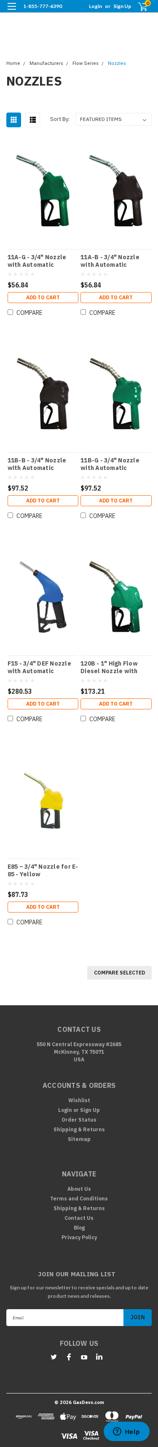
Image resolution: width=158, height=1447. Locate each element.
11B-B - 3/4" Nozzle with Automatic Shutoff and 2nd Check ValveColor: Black (41, 464)
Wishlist (79, 1100)
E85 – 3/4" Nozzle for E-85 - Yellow (43, 870)
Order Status (79, 1120)
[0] (137, 6)
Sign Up (122, 6)
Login (95, 6)
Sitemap (79, 1139)
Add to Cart (43, 297)
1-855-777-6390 (42, 6)
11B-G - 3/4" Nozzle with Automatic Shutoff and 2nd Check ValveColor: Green (114, 464)
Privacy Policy (79, 1237)
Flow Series (85, 63)
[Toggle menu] (11, 11)
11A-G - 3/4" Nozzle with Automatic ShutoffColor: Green (39, 261)
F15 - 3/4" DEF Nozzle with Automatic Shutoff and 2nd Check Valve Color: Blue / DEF (42, 667)
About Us (79, 1189)
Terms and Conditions (79, 1198)
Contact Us (79, 1218)
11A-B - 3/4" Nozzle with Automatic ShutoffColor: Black (110, 261)
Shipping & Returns (79, 1129)
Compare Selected (119, 972)
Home (13, 63)
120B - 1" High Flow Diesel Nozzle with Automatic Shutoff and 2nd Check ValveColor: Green (115, 667)
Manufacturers (46, 63)
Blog (79, 1227)
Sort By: (60, 119)
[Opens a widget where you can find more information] (126, 1432)
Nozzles (117, 63)
